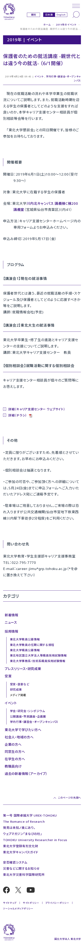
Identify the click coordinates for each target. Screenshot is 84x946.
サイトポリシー (31, 902)
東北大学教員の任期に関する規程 (32, 645)
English (61, 14)
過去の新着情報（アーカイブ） (26, 773)
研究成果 (16, 689)
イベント (39, 76)
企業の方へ (13, 744)
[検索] (76, 14)
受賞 (8, 676)
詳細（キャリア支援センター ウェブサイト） (36, 409)
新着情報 (11, 615)
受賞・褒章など (19, 684)
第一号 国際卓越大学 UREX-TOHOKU (30, 815)
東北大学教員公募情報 (25, 639)
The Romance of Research (24, 821)
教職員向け (13, 766)
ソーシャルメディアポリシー (18, 908)
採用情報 (11, 631)
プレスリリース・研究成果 (23, 669)
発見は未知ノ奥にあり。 (19, 828)
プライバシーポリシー (57, 902)
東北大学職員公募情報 (25, 650)
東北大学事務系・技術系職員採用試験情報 (37, 661)
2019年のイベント (66, 24)
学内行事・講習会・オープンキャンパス (34, 722)
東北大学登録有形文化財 (20, 846)
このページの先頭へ (69, 797)
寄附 (33, 15)
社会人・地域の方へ (19, 737)
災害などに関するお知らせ (21, 868)
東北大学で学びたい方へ (23, 730)
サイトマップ (10, 902)
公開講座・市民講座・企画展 (28, 716)
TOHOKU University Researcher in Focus (35, 840)
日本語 (49, 14)
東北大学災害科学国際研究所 (24, 875)
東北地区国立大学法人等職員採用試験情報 (38, 655)
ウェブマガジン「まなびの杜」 (22, 834)
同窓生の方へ (15, 751)
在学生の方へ (15, 759)
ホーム (47, 24)
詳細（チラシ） (18, 415)
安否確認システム (15, 862)
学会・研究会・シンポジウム (27, 711)
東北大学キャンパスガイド (20, 852)
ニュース (11, 622)
